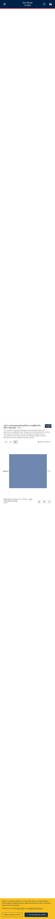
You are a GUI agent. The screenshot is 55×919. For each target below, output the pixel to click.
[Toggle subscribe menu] (50, 4)
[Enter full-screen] (49, 502)
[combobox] (44, 4)
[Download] (39, 502)
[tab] (6, 442)
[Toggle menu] (4, 4)
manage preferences (34, 908)
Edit (45, 442)
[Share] (44, 502)
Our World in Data (27, 4)
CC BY (6, 503)
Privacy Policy (20, 908)
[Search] (44, 4)
